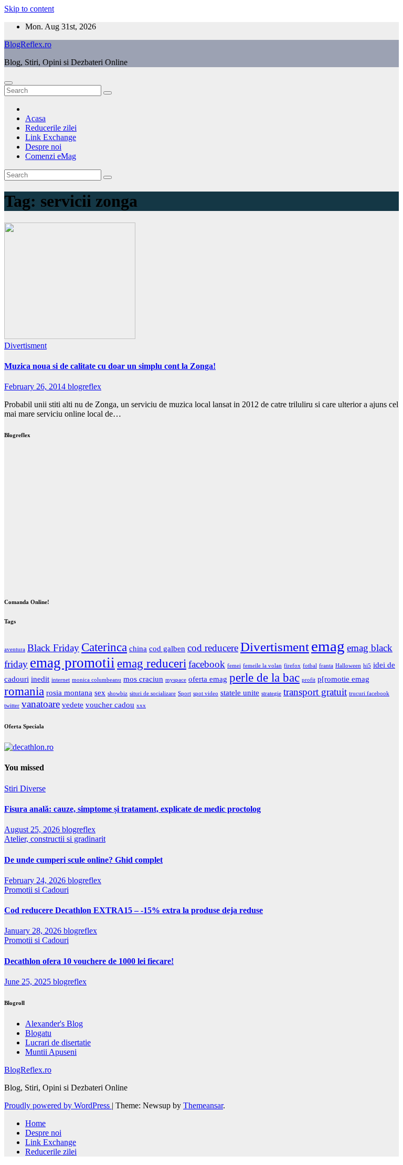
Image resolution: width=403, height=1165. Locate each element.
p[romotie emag (343, 678)
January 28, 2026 (33, 930)
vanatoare (41, 703)
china (138, 648)
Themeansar (203, 1105)
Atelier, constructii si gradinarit (54, 838)
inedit (40, 678)
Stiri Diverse (25, 788)
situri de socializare (153, 693)
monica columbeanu (96, 680)
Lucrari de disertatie (58, 1042)
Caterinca (104, 647)
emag (328, 646)
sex (99, 692)
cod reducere (212, 647)
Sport (184, 693)
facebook (206, 664)
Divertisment (25, 345)
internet (60, 680)
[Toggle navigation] (8, 82)
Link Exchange (50, 137)
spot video (205, 693)
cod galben (167, 648)
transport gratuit (315, 691)
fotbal (310, 666)
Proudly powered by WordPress (58, 1105)
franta (326, 666)
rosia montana (69, 692)
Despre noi (43, 146)
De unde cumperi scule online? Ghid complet (83, 859)
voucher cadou (110, 704)
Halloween (348, 666)
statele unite (239, 692)
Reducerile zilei (51, 127)
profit (308, 680)
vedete (72, 704)
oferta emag (207, 678)
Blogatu (38, 1033)
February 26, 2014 (36, 386)
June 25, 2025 (28, 981)
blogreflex (84, 386)
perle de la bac (264, 677)
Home (35, 1123)
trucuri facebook (369, 693)
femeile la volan (262, 666)
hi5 (367, 666)
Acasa (35, 118)
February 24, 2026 (36, 880)
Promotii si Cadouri (36, 889)
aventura (14, 649)
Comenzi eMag (50, 156)
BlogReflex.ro (27, 44)
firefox (292, 666)
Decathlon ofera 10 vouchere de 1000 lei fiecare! (89, 961)
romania (24, 691)
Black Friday (53, 647)
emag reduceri (151, 663)
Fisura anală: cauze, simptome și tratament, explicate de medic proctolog (132, 808)
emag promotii (72, 663)
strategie (271, 693)
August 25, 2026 (33, 829)
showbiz (118, 693)
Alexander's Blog (54, 1023)
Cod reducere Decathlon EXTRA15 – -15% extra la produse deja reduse (133, 910)
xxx (141, 705)
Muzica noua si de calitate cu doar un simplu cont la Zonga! (110, 366)
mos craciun (143, 678)
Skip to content (29, 8)
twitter (11, 705)
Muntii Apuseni (51, 1051)
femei (234, 666)
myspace (175, 680)
